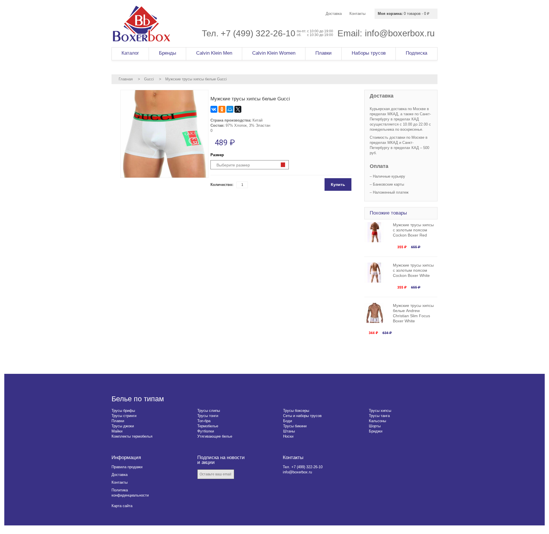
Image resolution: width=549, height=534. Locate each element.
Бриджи (375, 431)
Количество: (221, 184)
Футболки (205, 431)
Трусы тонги (207, 416)
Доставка (120, 475)
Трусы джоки (123, 426)
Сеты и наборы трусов (302, 416)
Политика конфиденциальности (130, 492)
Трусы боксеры (296, 410)
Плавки (118, 421)
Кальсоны (377, 421)
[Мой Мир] (229, 109)
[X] (237, 109)
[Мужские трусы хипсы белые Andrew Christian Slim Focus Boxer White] (377, 313)
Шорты (375, 426)
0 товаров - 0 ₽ (403, 13)
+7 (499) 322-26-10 (258, 33)
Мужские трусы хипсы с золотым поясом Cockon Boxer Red (413, 230)
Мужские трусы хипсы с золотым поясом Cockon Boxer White (413, 270)
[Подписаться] (242, 474)
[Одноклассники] (221, 109)
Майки (117, 431)
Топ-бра (203, 421)
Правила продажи (127, 467)
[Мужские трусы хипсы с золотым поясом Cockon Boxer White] (377, 273)
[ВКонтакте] (213, 109)
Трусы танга (379, 416)
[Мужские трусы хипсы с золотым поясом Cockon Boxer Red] (377, 232)
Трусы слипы (208, 410)
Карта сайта (122, 506)
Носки (288, 436)
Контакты (120, 482)
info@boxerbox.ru (400, 33)
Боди (287, 421)
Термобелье (207, 426)
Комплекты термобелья (132, 436)
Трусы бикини (295, 426)
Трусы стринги (124, 416)
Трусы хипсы (380, 410)
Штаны (289, 431)
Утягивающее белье (214, 436)
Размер (217, 155)
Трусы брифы (123, 410)
